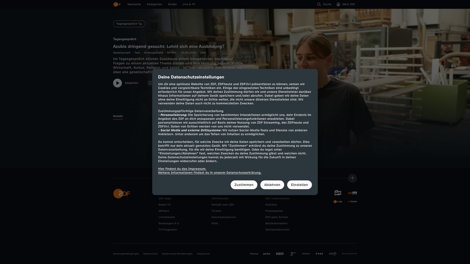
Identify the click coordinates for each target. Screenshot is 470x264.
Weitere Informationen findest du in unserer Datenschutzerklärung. (209, 172)
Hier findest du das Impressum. (182, 168)
